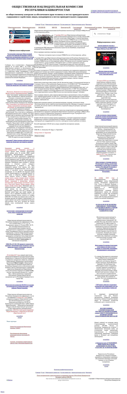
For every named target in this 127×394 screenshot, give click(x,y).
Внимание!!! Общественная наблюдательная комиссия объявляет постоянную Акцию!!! (20, 84)
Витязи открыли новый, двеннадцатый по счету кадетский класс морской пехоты (106, 72)
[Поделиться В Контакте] (125, 202)
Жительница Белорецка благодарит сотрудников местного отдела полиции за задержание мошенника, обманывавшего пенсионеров (106, 248)
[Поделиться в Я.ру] (125, 206)
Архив (20, 317)
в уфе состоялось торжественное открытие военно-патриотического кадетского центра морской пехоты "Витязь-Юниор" (106, 117)
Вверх (2, 392)
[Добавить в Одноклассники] (125, 196)
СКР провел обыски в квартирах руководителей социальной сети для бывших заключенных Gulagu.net (106, 286)
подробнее (20, 80)
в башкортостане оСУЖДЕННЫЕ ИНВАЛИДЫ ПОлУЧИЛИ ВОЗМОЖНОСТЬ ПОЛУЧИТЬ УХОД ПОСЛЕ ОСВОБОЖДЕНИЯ (106, 345)
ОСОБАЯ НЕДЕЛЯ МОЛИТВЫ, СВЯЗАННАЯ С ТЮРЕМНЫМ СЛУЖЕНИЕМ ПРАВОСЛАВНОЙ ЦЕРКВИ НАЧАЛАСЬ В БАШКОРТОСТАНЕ (106, 207)
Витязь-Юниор (101, 151)
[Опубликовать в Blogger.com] (125, 186)
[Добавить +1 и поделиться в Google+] (125, 192)
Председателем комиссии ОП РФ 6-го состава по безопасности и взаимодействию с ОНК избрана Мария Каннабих (19, 286)
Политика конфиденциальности (63, 369)
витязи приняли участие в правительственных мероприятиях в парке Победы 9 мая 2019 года (106, 47)
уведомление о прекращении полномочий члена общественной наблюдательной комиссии (20, 212)
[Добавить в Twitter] (125, 199)
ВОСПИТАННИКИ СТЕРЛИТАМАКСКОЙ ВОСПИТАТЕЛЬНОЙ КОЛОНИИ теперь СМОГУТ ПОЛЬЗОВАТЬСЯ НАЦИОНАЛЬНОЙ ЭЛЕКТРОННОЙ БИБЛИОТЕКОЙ (106, 312)
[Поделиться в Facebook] (125, 189)
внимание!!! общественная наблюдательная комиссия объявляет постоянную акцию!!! (19, 141)
